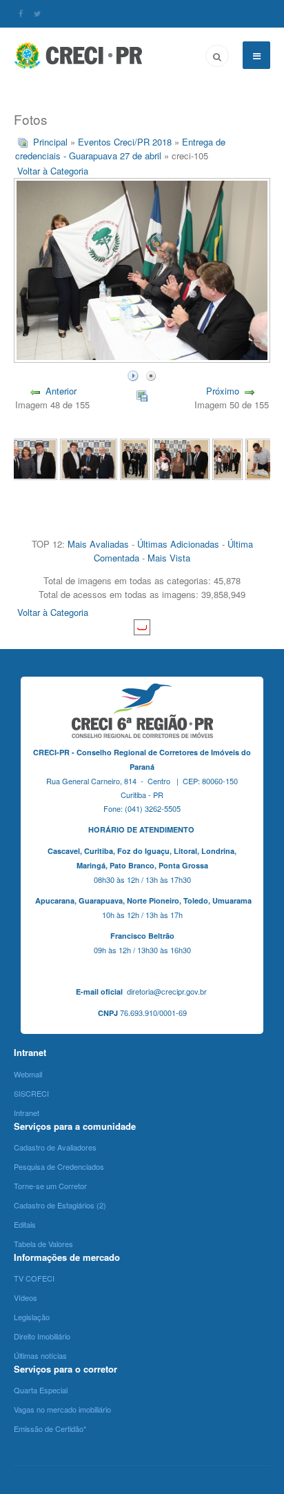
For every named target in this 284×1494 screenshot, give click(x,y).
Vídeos (25, 1297)
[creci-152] (28, 457)
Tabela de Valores (43, 1243)
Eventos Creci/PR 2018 (125, 141)
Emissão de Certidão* (50, 1428)
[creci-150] (135, 457)
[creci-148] (227, 457)
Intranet (26, 1112)
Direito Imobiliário (42, 1336)
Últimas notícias (40, 1355)
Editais (25, 1224)
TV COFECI (34, 1278)
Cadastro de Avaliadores (55, 1147)
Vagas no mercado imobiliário (62, 1409)
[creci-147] (260, 457)
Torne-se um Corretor (50, 1185)
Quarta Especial (41, 1389)
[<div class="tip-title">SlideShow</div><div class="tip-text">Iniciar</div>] (133, 374)
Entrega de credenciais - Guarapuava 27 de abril (120, 148)
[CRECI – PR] (79, 55)
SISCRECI (31, 1093)
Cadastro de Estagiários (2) (60, 1205)
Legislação (32, 1316)
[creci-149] (181, 457)
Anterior (61, 390)
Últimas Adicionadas (178, 543)
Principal (50, 141)
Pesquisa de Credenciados (59, 1166)
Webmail (28, 1073)
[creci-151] (88, 457)
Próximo (222, 390)
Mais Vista (169, 557)
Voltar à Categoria (52, 170)
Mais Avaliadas (98, 543)
